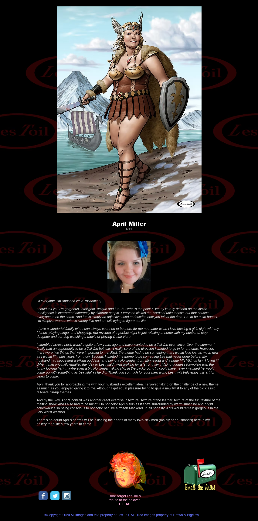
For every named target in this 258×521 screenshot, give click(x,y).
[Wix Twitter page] (54, 495)
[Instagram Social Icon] (66, 495)
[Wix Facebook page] (43, 495)
